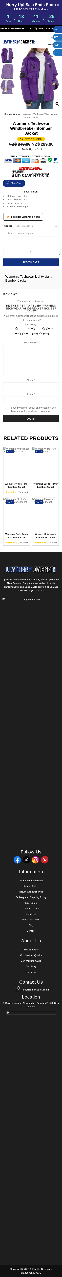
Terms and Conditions (31, 880)
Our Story (31, 966)
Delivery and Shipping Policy (31, 897)
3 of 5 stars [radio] (47, 328)
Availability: (27, 149)
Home (7, 114)
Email (31, 394)
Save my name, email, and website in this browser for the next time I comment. (33, 409)
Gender (8, 225)
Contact (31, 930)
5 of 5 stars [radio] (41, 333)
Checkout (31, 914)
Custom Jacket (31, 908)
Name (31, 380)
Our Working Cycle (31, 960)
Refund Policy (31, 886)
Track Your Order (31, 919)
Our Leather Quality (31, 955)
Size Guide (31, 903)
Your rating (31, 324)
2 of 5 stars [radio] (32, 328)
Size (10, 233)
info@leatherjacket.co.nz (35, 989)
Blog (31, 925)
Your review (31, 342)
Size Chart (16, 183)
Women (17, 114)
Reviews (31, 972)
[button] (57, 80)
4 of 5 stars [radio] (21, 333)
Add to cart (31, 262)
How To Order (31, 949)
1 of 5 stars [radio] (16, 328)
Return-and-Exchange (31, 891)
